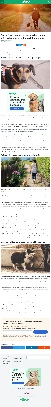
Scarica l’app (5, 363)
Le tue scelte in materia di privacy (27, 388)
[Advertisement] (25, 101)
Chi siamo (4, 358)
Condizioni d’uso (17, 361)
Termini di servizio (6, 361)
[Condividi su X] (19, 45)
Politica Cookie (16, 360)
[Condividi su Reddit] (25, 45)
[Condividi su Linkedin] (22, 45)
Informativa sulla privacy (18, 358)
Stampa (3, 360)
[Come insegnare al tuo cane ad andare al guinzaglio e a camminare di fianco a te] (25, 18)
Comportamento (8, 40)
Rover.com (22, 396)
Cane (2, 40)
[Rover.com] (25, 2)
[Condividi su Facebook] (17, 45)
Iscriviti (40, 332)
